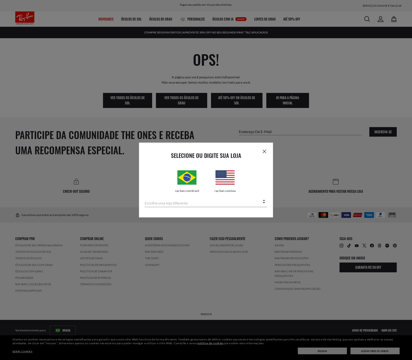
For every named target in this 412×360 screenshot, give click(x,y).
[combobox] (206, 202)
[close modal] (264, 151)
